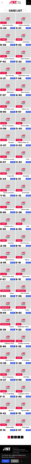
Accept (5, 461)
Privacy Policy (19, 457)
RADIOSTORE (19, 2)
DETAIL (12, 28)
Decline (15, 461)
